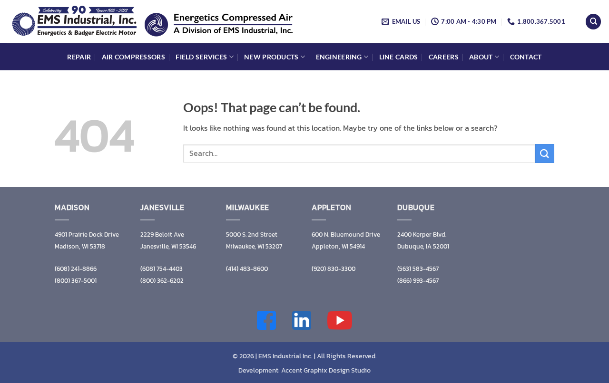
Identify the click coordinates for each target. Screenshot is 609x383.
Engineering (339, 57)
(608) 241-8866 (76, 268)
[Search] (593, 21)
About (480, 57)
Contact (526, 57)
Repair (79, 57)
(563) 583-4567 (418, 268)
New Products (271, 57)
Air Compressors (133, 57)
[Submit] (544, 153)
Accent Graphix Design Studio (326, 370)
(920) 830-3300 (333, 268)
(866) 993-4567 (418, 280)
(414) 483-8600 (247, 268)
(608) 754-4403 (161, 268)
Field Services (201, 57)
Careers (444, 57)
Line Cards (398, 57)
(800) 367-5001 (76, 280)
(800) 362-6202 (162, 280)
